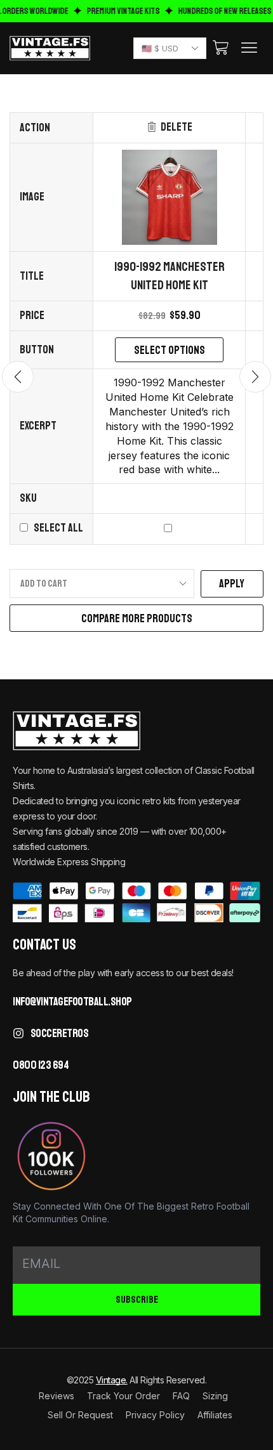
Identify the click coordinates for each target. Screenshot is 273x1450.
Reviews (56, 1395)
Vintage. (112, 1380)
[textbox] (167, 49)
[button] (220, 48)
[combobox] (169, 48)
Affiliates (214, 1414)
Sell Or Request (80, 1414)
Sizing (215, 1395)
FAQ (181, 1395)
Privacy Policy (155, 1414)
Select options (169, 350)
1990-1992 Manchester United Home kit (169, 276)
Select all (58, 528)
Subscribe (137, 1300)
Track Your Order (123, 1395)
